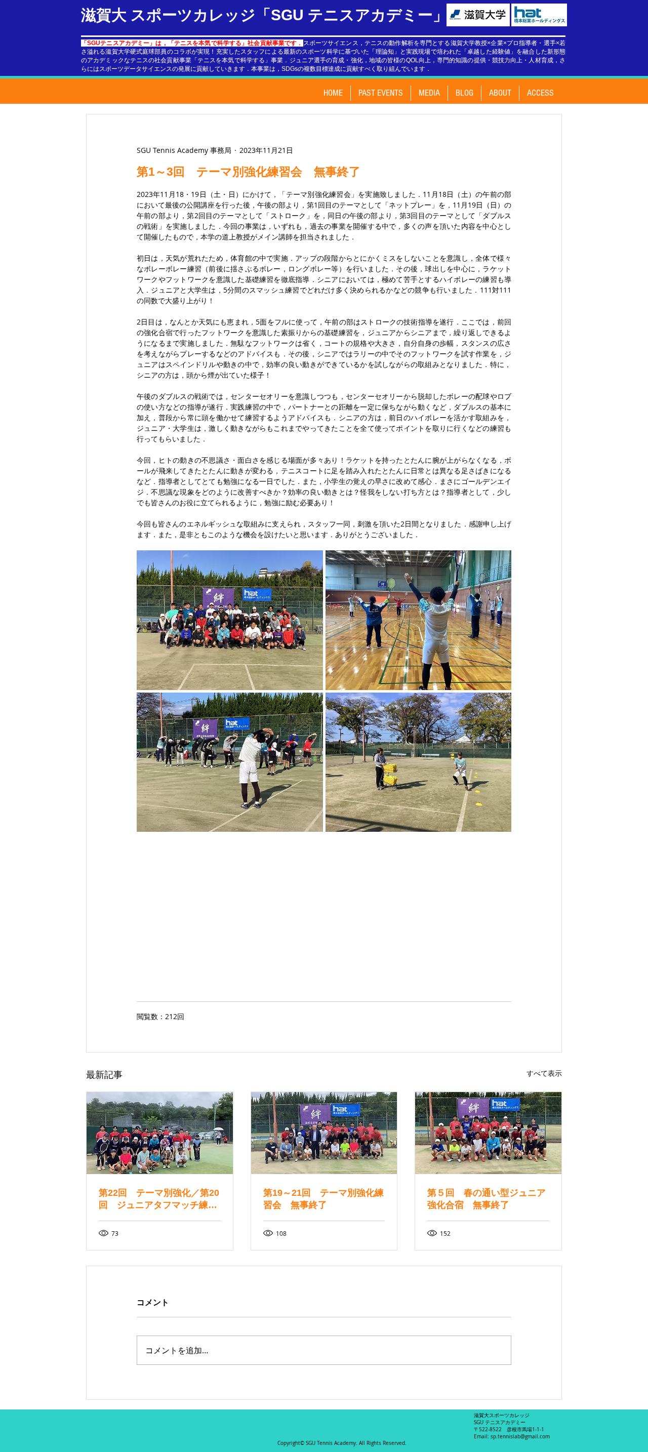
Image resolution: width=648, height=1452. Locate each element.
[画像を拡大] (230, 620)
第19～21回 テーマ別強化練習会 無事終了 (323, 1199)
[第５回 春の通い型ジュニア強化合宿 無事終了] (488, 1133)
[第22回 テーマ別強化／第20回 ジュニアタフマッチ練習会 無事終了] (160, 1133)
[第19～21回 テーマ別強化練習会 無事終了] (324, 1133)
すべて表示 (544, 1073)
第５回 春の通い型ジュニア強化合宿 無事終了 (486, 1199)
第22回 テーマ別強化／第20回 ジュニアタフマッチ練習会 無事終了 (159, 1199)
